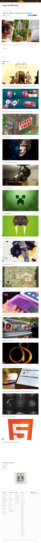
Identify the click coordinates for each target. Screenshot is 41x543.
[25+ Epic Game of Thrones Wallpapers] (20, 404)
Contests (17, 494)
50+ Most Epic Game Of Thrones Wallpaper (9, 162)
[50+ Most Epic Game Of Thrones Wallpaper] (20, 149)
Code (10, 497)
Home (22, 520)
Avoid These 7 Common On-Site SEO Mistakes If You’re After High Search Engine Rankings (17, 391)
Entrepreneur (5, 500)
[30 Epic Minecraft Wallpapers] (20, 200)
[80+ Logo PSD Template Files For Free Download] (20, 429)
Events (3, 502)
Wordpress (11, 511)
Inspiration (17, 497)
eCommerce (4, 499)
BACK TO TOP (36, 541)
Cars (22, 497)
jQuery (10, 506)
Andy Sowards (7, 15)
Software (23, 531)
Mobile (10, 508)
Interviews (17, 499)
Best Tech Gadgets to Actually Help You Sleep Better (17, 13)
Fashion (22, 505)
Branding (4, 497)
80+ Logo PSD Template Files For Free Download (10, 442)
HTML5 (10, 503)
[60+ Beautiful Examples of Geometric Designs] (20, 226)
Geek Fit (22, 513)
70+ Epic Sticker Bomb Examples (8, 340)
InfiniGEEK (4, 466)
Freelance (4, 505)
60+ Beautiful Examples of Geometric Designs (10, 238)
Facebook (35, 15)
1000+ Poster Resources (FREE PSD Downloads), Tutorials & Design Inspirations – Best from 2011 (19, 86)
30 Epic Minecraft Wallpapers (7, 213)
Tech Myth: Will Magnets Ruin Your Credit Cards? (10, 315)
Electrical (23, 500)
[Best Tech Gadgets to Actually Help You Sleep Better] (20, 30)
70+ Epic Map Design (6, 289)
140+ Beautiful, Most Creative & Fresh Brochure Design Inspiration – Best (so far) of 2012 (17, 111)
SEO (3, 510)
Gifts (22, 515)
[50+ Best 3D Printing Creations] (20, 175)
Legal (3, 507)
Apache (10, 494)
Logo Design (17, 500)
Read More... (5, 48)
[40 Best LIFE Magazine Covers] (20, 251)
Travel (22, 536)
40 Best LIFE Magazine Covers (7, 264)
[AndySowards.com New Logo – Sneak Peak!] (20, 353)
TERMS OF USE (4, 540)
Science (22, 529)
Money (22, 523)
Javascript (11, 505)
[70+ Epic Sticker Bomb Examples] (20, 327)
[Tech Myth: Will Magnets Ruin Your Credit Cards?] (20, 302)
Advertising (4, 494)
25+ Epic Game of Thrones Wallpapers (8, 416)
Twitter (30, 15)
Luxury (22, 521)
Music (22, 526)
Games (22, 510)
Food (22, 507)
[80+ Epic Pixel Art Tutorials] (20, 124)
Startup (4, 514)
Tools (22, 534)
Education (23, 499)
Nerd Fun (23, 528)
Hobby (22, 518)
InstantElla (4, 467)
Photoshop (17, 502)
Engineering (23, 502)
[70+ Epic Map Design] (20, 276)
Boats (22, 494)
